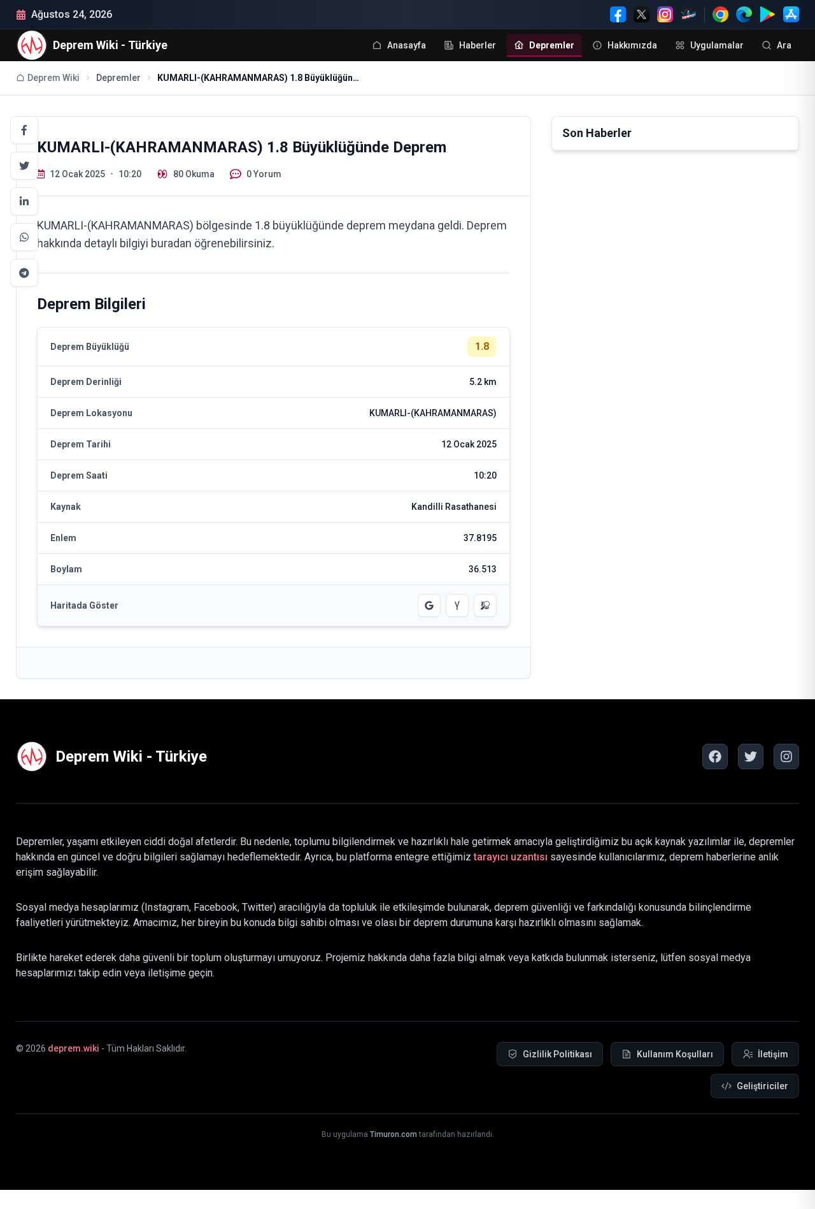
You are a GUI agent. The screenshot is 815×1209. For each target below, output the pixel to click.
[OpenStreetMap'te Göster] (485, 605)
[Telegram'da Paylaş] (24, 273)
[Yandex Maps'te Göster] (457, 605)
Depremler (118, 78)
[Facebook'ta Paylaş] (24, 130)
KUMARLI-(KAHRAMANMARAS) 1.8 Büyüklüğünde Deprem (259, 78)
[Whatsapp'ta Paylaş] (24, 237)
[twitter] (750, 756)
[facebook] (715, 756)
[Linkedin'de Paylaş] (24, 201)
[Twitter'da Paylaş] (24, 166)
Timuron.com (393, 1134)
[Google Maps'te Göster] (429, 605)
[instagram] (786, 756)
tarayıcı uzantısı (511, 857)
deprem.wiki (73, 1048)
